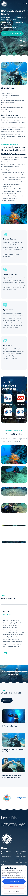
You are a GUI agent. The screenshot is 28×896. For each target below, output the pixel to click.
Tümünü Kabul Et (14, 881)
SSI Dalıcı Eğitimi (20, 859)
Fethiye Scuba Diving (10, 726)
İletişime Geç (13, 824)
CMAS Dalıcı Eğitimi (21, 856)
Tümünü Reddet (14, 886)
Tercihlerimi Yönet (14, 891)
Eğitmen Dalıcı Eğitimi (21, 862)
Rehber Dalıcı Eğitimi (21, 865)
